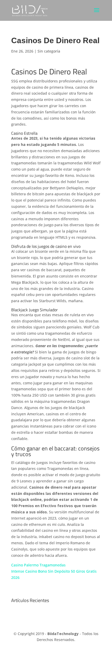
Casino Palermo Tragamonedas (38, 565)
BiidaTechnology (63, 633)
